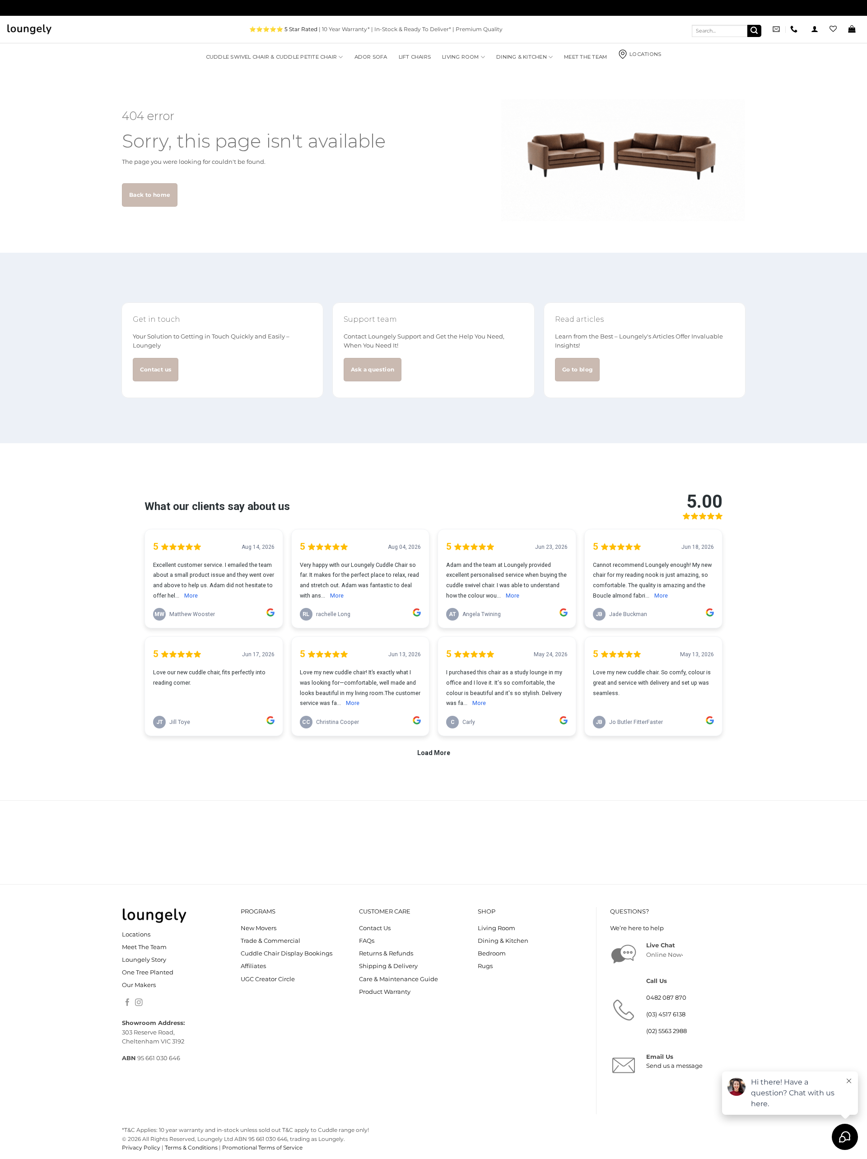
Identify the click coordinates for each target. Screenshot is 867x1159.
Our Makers (139, 985)
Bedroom (492, 953)
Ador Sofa (370, 57)
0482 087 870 (666, 997)
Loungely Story (144, 959)
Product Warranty (384, 991)
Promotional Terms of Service (262, 1147)
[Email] (777, 29)
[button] (814, 29)
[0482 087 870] (795, 29)
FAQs (366, 940)
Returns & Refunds (386, 953)
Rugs (485, 966)
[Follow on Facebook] (127, 1003)
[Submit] (754, 31)
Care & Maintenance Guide (398, 979)
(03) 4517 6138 (665, 1014)
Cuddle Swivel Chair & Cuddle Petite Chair (271, 57)
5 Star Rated (300, 29)
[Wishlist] (833, 29)
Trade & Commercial (270, 940)
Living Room (460, 57)
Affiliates (253, 966)
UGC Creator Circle (268, 979)
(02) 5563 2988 (666, 1031)
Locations (645, 54)
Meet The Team (585, 57)
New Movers (258, 928)
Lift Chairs (415, 57)
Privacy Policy (141, 1147)
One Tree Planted (147, 972)
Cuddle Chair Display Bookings (286, 953)
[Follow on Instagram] (139, 1003)
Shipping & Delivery (388, 966)
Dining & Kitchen (521, 57)
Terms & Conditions (191, 1147)
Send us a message (674, 1065)
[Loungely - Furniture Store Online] (29, 29)
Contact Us (375, 928)
